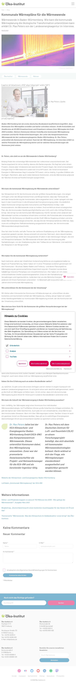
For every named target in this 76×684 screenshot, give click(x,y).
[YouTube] (7, 357)
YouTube (13, 356)
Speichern (22, 363)
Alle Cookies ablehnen (39, 363)
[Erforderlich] (7, 346)
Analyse (13, 351)
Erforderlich (14, 345)
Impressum (68, 369)
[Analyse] (7, 351)
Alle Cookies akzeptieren (61, 363)
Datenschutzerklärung (13, 339)
